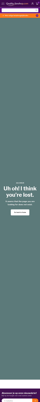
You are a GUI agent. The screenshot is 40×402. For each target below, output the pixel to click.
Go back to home (20, 212)
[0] (37, 3)
